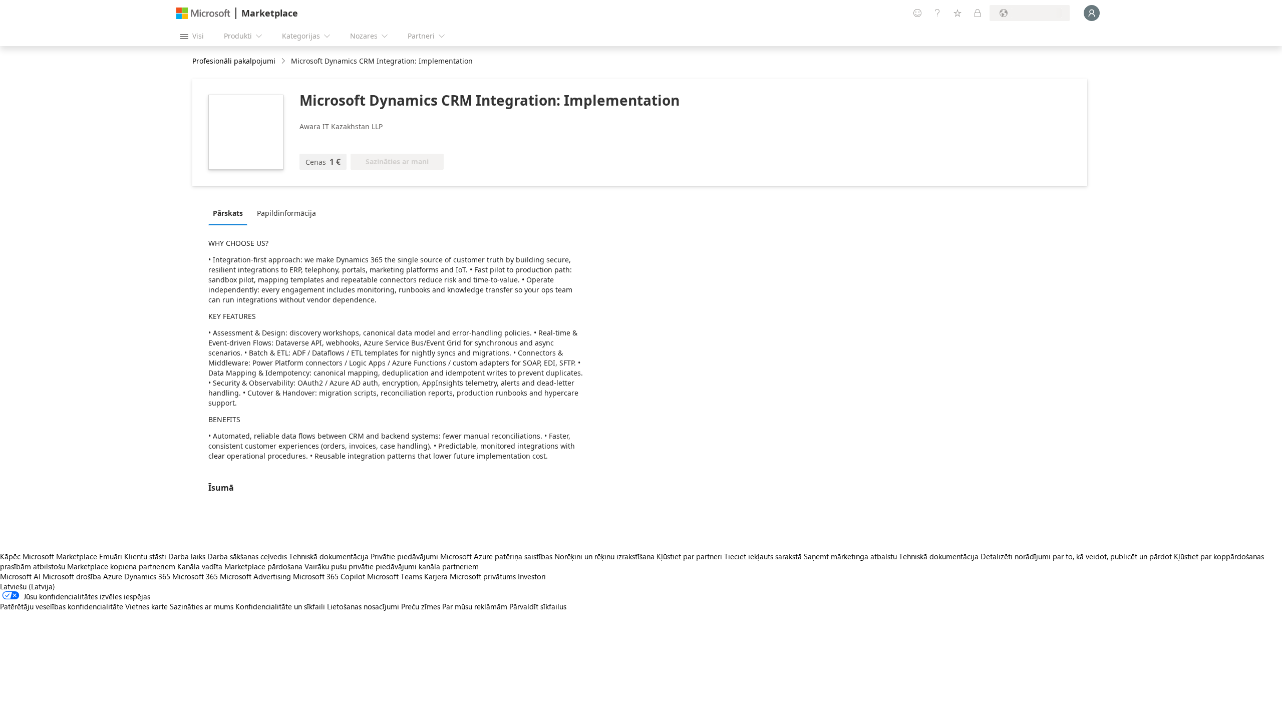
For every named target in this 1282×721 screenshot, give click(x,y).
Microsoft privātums (483, 576)
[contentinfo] (284, 61)
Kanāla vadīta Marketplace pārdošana (239, 566)
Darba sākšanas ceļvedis (247, 556)
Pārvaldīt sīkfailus (537, 606)
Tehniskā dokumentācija (329, 556)
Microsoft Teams (394, 576)
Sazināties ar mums (201, 606)
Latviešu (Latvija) (27, 586)
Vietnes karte (146, 606)
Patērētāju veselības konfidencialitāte (61, 606)
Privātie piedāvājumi (404, 556)
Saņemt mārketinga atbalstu (850, 556)
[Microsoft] (203, 13)
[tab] (230, 213)
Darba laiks (186, 556)
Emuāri (110, 556)
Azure (112, 576)
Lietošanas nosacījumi (363, 606)
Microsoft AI (20, 576)
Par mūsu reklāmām (474, 606)
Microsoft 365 (195, 576)
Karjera (436, 576)
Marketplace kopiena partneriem (121, 566)
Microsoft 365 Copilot (329, 576)
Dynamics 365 (147, 576)
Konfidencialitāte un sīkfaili (280, 606)
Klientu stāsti (145, 556)
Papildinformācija (286, 213)
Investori (532, 576)
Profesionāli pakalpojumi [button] (233, 61)
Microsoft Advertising (255, 576)
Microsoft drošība (72, 576)
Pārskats (228, 213)
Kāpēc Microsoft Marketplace (48, 556)
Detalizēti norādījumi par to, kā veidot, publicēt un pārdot (1076, 556)
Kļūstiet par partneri (689, 556)
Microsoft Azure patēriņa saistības (497, 556)
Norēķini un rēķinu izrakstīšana (604, 556)
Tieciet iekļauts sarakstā (763, 556)
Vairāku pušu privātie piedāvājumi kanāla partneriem (391, 566)
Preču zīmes (420, 606)
